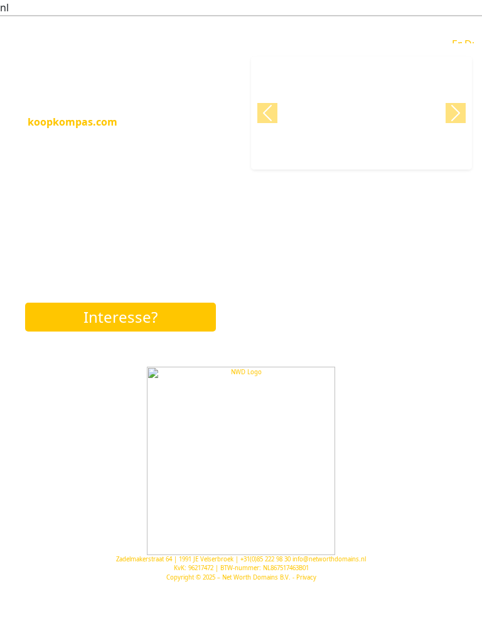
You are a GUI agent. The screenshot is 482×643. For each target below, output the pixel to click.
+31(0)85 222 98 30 (265, 559)
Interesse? (120, 316)
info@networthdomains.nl (329, 559)
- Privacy (304, 577)
